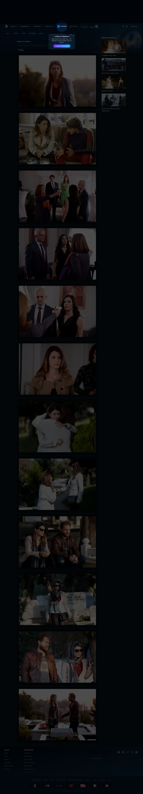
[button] (73, 35)
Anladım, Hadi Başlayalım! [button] (61, 46)
